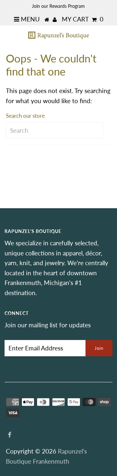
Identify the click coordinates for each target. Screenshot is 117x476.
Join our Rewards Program (58, 6)
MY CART (82, 19)
